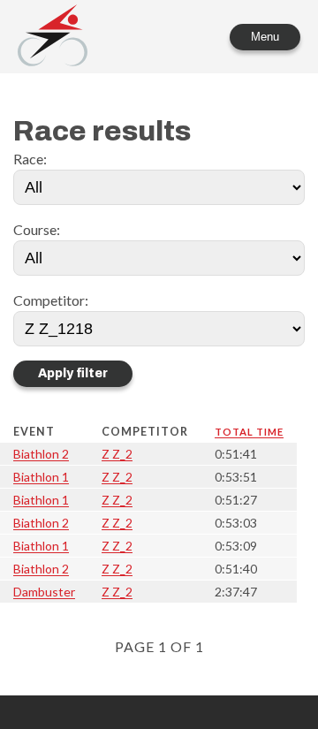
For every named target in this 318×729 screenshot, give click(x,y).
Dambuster (44, 591)
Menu (265, 36)
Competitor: (50, 300)
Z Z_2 (117, 453)
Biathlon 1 (41, 476)
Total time (249, 431)
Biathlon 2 (41, 453)
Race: (30, 158)
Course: (36, 229)
